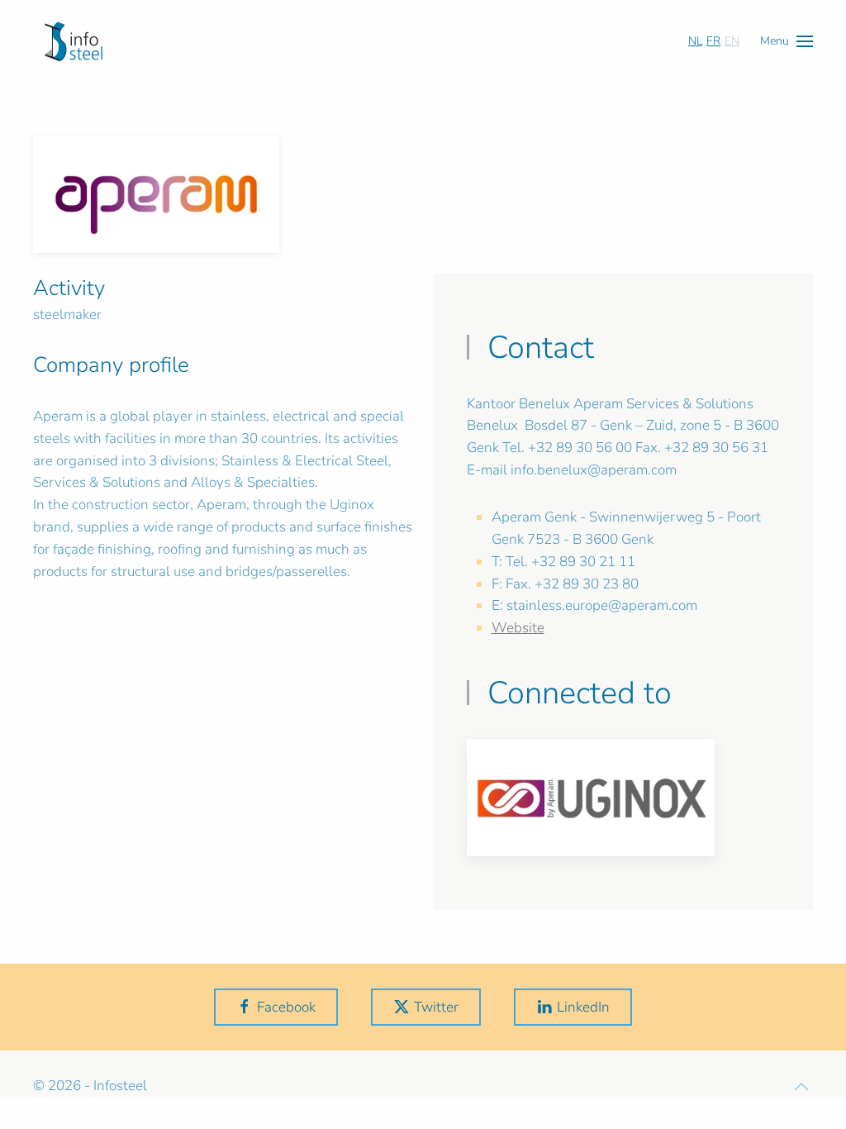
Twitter (436, 1007)
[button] (786, 41)
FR (713, 41)
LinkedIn (583, 1007)
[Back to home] (73, 41)
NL (695, 41)
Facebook (286, 1007)
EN (732, 41)
